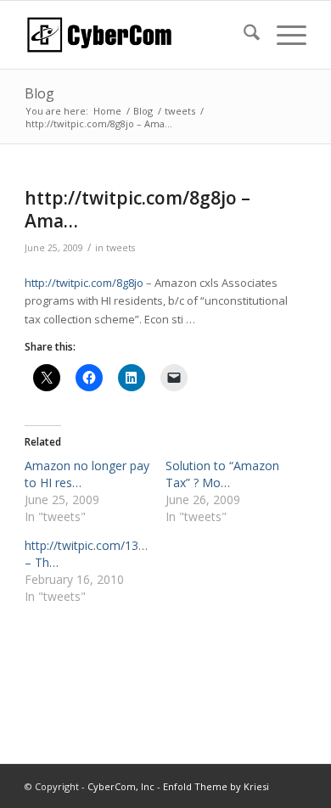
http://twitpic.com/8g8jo (84, 282)
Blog (39, 93)
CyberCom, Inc (120, 786)
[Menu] (283, 35)
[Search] (243, 35)
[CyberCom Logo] (137, 35)
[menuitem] (243, 35)
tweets (120, 248)
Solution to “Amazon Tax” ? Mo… (222, 474)
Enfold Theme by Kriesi (216, 786)
